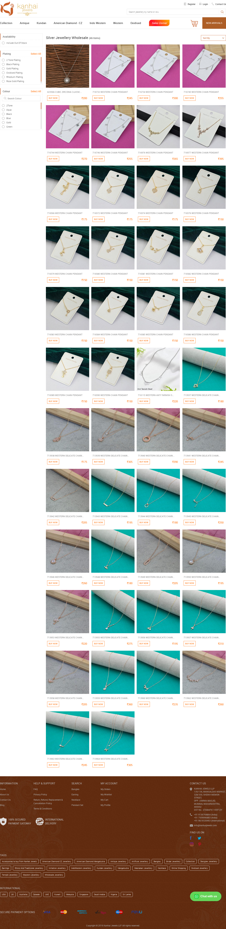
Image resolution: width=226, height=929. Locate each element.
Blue (8, 118)
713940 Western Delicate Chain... (156, 455)
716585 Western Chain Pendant (155, 334)
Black (9, 114)
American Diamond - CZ (68, 23)
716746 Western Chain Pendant (110, 152)
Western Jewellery (31, 874)
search (77, 783)
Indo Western (98, 23)
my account (109, 783)
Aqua (8, 109)
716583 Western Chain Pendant (64, 334)
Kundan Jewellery (104, 868)
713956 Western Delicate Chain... (156, 637)
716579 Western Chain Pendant (64, 273)
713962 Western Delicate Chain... (202, 698)
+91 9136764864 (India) (205, 814)
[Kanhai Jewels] (20, 8)
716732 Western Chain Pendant (110, 91)
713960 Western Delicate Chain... (156, 698)
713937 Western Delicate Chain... (202, 395)
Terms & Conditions (43, 808)
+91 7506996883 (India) (205, 817)
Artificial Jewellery (140, 861)
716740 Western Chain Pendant (201, 91)
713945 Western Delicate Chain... (202, 516)
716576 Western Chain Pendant (201, 213)
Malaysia (70, 894)
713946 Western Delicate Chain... (65, 577)
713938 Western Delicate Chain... (65, 455)
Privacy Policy (40, 794)
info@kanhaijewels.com (205, 825)
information (9, 783)
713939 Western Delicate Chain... (111, 455)
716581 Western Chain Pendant (155, 273)
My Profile (105, 805)
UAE (47, 894)
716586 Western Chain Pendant (201, 334)
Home (3, 789)
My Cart (104, 799)
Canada (36, 894)
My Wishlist (106, 794)
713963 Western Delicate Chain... (65, 758)
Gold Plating (12, 68)
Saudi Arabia (99, 894)
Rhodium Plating (14, 76)
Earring (75, 794)
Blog (2, 805)
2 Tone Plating (13, 60)
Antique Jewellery (118, 861)
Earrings (5, 868)
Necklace (76, 799)
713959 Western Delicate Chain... (111, 698)
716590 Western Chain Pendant (110, 395)
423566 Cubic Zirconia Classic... (64, 91)
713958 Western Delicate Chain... (65, 698)
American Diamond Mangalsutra (91, 861)
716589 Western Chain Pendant (64, 395)
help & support (44, 783)
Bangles (75, 789)
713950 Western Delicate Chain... (202, 577)
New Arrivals (214, 23)
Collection (6, 23)
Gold (8, 122)
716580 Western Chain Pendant (110, 273)
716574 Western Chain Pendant (155, 213)
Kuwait (57, 894)
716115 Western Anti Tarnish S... (156, 395)
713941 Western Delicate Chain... (202, 455)
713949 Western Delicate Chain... (156, 577)
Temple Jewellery (9, 874)
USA (4, 894)
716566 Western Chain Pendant (64, 213)
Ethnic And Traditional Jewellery (29, 868)
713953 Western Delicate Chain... (65, 637)
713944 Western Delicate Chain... (156, 516)
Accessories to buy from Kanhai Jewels (19, 861)
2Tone (9, 105)
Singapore (83, 894)
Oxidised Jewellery (199, 868)
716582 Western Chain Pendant (201, 273)
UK (12, 894)
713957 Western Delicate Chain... (202, 637)
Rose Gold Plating (15, 81)
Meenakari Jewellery (143, 868)
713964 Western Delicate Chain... (111, 758)
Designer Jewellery (208, 861)
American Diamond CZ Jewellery (56, 861)
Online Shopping (179, 868)
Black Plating (12, 64)
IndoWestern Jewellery (81, 868)
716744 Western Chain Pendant (64, 152)
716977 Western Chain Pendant (201, 152)
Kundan (41, 23)
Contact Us (5, 799)
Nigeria (114, 894)
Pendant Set (77, 805)
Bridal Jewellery (173, 861)
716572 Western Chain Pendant (110, 213)
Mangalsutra (123, 868)
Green (9, 126)
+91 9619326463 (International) (209, 820)
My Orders (105, 789)
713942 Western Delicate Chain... (65, 516)
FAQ (36, 789)
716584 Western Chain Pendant (110, 334)
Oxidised (135, 23)
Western (118, 23)
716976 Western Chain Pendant (155, 152)
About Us (4, 794)
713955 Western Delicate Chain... (111, 637)
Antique (24, 23)
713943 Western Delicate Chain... (111, 516)
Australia (23, 894)
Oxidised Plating (14, 72)
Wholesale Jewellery (54, 874)
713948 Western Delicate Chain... (111, 577)
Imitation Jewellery (57, 868)
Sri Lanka (127, 894)
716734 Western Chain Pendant (155, 91)
